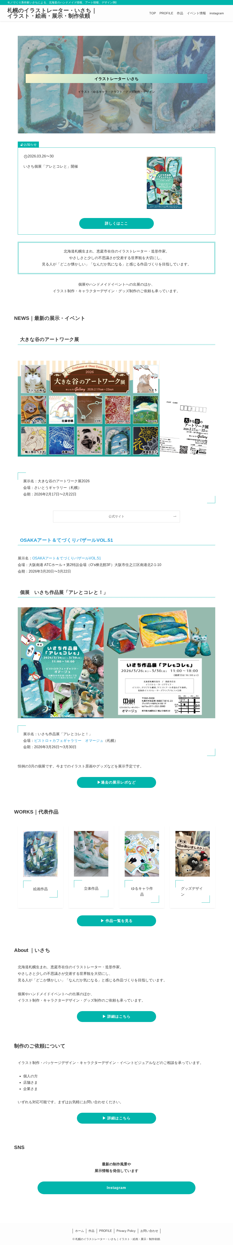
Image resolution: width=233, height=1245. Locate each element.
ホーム (79, 1231)
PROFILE (105, 1231)
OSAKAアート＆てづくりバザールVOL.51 (66, 540)
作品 (91, 1231)
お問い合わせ (149, 1231)
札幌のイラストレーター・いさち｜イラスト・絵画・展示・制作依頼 (52, 13)
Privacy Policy (126, 1231)
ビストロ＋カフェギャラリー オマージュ (68, 741)
